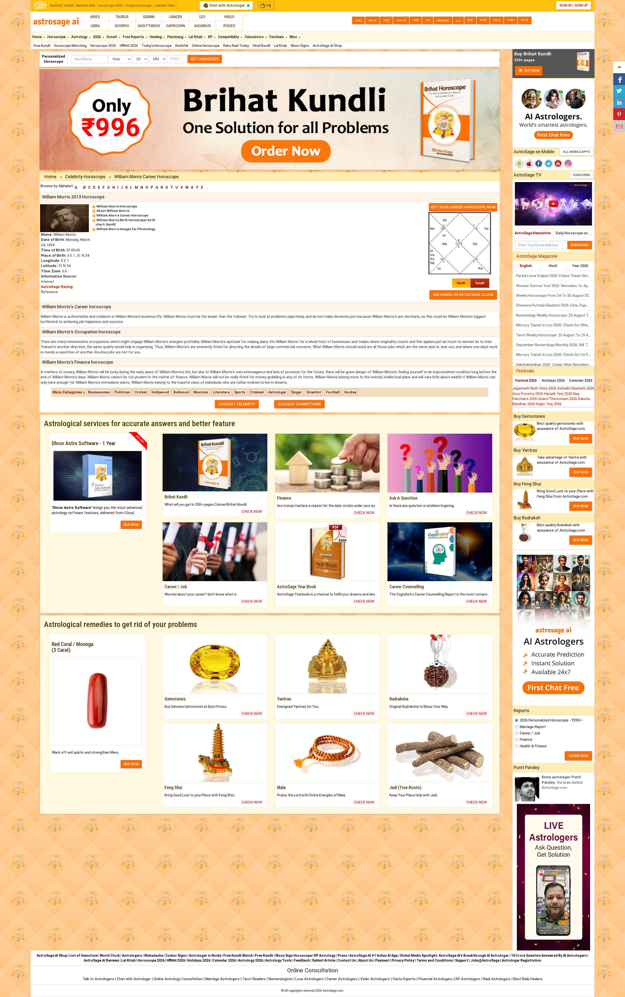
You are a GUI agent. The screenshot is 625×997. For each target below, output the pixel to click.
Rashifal (56, 5)
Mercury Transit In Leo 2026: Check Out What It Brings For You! (555, 325)
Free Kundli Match (238, 955)
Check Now (251, 511)
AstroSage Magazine (536, 256)
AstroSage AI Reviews (101, 960)
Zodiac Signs (176, 955)
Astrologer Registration (521, 960)
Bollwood (181, 392)
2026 (97, 37)
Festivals (277, 37)
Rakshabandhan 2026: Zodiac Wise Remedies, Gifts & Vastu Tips (555, 364)
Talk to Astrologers (98, 979)
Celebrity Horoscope (85, 176)
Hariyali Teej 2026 (558, 393)
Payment (382, 960)
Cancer (175, 17)
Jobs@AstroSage (485, 960)
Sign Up (581, 5)
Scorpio (122, 26)
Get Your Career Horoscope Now (463, 207)
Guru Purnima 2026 (528, 393)
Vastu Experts (404, 979)
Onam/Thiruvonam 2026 (558, 399)
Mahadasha (153, 955)
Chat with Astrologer (227, 5)
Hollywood (160, 392)
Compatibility (229, 37)
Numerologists (281, 979)
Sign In (565, 5)
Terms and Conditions (435, 960)
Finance (526, 739)
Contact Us (346, 960)
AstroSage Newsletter (533, 233)
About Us (365, 960)
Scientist (313, 392)
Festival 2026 (526, 380)
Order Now (578, 756)
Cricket (141, 392)
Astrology (79, 37)
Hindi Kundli (261, 46)
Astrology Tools (278, 960)
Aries (95, 17)
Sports (239, 392)
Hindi (553, 266)
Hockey (350, 392)
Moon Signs (300, 46)
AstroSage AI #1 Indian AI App (373, 955)
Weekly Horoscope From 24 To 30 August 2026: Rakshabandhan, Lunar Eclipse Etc (555, 295)
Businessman (99, 392)
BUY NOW (131, 525)
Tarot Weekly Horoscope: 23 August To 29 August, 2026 (555, 335)
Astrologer (277, 392)
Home (37, 37)
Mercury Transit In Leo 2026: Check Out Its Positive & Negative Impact (555, 354)
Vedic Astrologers (375, 979)
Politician (122, 392)
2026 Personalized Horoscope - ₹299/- (551, 720)
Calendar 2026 (164, 5)
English (526, 266)
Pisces (229, 26)
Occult (112, 37)
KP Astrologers (468, 979)
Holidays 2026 (553, 380)
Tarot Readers (254, 979)
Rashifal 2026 (85, 5)
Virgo (229, 17)
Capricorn (175, 26)
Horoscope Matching (70, 46)
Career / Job (530, 733)
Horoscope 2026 (110, 5)
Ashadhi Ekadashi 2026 (575, 388)
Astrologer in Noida (205, 955)
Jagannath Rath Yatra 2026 (534, 388)
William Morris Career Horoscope (122, 215)
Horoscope (56, 37)
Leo (202, 17)
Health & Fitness (533, 746)
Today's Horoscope (157, 46)
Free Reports (134, 37)
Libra (95, 26)
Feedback (302, 960)
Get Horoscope (205, 59)
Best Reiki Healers (527, 979)
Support (461, 960)
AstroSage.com (333, 990)
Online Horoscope (205, 46)
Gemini (149, 17)
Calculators (254, 37)
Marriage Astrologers (222, 979)
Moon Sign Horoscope (293, 955)
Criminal (257, 392)
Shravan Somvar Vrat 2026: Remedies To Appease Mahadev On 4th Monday (555, 286)
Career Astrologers (341, 979)
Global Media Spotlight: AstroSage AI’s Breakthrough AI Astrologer (454, 955)
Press (342, 955)
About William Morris (112, 211)
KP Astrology (324, 955)
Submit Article (323, 960)
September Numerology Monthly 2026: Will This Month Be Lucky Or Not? (555, 345)
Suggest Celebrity (237, 404)
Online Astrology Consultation (178, 979)
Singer (296, 392)
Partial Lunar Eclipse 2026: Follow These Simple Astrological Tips (555, 276)
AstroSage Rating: (57, 287)
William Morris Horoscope (116, 206)
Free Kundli (41, 46)
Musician (201, 392)
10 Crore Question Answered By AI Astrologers (549, 955)
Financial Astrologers (435, 979)
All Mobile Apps (576, 152)
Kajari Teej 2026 (549, 404)
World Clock (110, 955)
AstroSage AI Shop (327, 46)
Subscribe (581, 175)
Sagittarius (149, 26)
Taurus (121, 17)
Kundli (68, 5)
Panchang (175, 37)
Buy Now (531, 70)
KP (210, 37)
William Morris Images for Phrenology (125, 229)
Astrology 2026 (250, 960)
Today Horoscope (138, 5)
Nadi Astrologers (496, 979)
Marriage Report (533, 727)
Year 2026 (580, 266)
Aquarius (202, 26)
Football (333, 392)
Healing (156, 37)
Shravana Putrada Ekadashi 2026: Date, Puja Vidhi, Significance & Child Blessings (555, 305)
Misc (294, 37)
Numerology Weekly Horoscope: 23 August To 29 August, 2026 (555, 315)
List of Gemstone (83, 955)
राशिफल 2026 (129, 46)
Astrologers (132, 955)
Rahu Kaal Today (236, 46)
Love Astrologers (309, 979)
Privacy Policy (403, 960)
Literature (221, 392)
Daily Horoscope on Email (575, 233)
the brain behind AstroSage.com (562, 782)
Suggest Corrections (299, 404)
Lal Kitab (280, 46)
